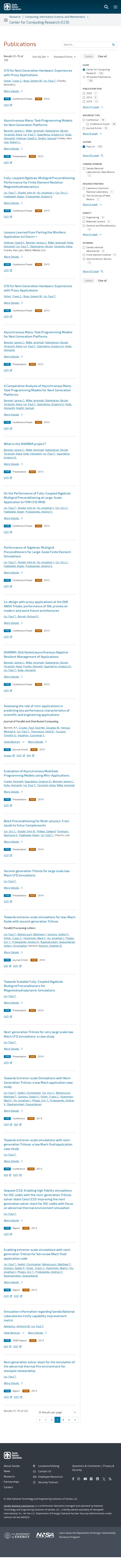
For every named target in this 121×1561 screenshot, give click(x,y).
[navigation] (41, 57)
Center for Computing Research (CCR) (39, 22)
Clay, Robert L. (12, 142)
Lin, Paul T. (49, 81)
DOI (29, 755)
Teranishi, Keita (13, 134)
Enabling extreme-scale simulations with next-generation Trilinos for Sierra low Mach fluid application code (37, 1254)
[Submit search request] (113, 45)
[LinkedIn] (98, 1479)
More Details (12, 91)
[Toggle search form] (106, 6)
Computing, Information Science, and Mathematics (55, 17)
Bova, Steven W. (32, 81)
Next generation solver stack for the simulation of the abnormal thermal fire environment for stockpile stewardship (39, 1366)
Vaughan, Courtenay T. (31, 735)
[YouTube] (86, 1479)
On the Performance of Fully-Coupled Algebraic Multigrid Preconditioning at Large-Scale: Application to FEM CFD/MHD (37, 497)
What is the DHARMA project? (25, 444)
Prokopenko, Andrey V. (39, 196)
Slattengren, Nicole (56, 130)
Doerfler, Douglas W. (47, 727)
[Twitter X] (104, 1479)
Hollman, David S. (26, 138)
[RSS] (111, 1479)
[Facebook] (73, 1479)
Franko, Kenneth (33, 666)
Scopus (8, 755)
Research (14, 17)
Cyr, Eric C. (61, 192)
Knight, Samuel (47, 138)
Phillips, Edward (46, 831)
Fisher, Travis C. (13, 81)
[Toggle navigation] (6, 19)
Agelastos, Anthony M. (17, 1326)
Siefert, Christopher (15, 946)
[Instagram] (79, 1479)
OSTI (6, 104)
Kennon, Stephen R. (50, 946)
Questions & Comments (86, 1466)
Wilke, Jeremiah (35, 130)
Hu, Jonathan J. (45, 192)
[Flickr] (92, 1479)
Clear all (103, 56)
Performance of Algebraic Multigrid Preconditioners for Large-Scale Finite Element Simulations (37, 551)
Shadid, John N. (27, 192)
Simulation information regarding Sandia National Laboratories (39, 1315)
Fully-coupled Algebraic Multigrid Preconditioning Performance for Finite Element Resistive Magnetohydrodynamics (39, 182)
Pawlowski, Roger (14, 196)
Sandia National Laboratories (19, 1505)
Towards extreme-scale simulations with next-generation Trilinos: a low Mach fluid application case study (38, 1144)
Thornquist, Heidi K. (42, 731)
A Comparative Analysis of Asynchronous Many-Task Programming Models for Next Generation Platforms (38, 390)
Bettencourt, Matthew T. (32, 934)
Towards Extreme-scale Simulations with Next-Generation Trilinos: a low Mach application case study (38, 1082)
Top (111, 1557)
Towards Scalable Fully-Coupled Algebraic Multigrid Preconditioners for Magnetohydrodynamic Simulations (33, 986)
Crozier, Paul (26, 727)
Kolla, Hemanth (32, 453)
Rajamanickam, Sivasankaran (57, 942)
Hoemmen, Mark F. (34, 938)
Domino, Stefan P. (58, 934)
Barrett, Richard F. (28, 616)
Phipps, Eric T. (40, 1100)
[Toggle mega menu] (115, 6)
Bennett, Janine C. (14, 130)
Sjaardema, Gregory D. (50, 134)
